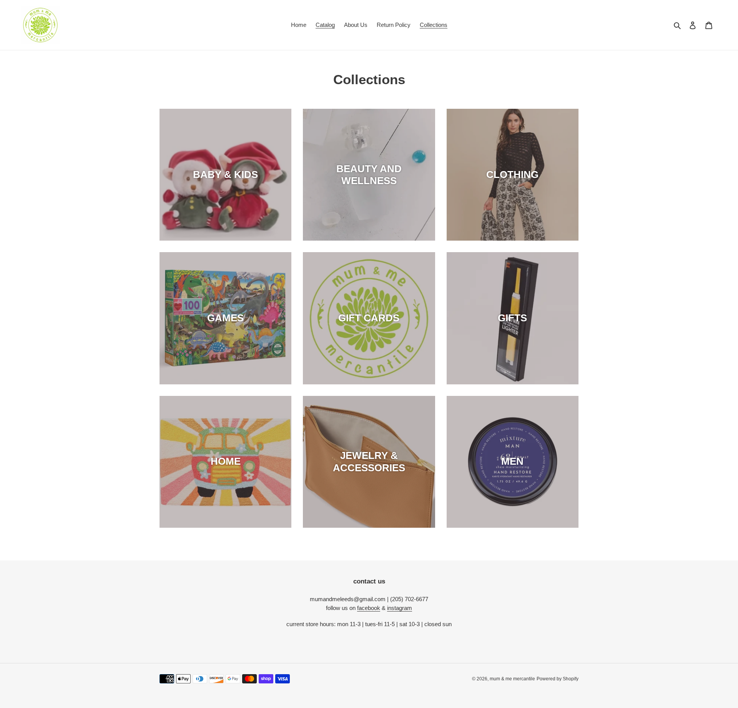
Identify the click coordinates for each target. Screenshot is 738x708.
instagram (399, 608)
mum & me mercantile (512, 678)
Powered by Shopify (557, 678)
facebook (368, 608)
